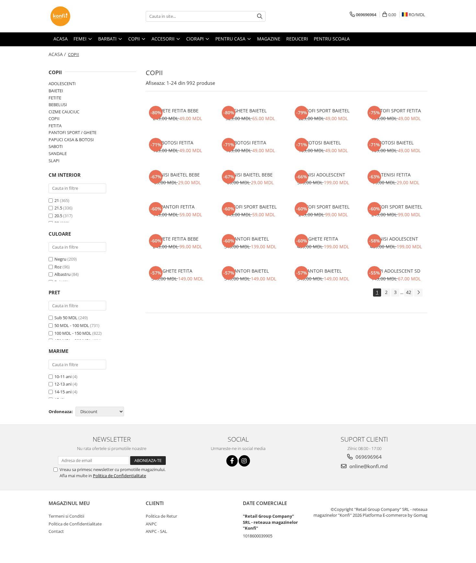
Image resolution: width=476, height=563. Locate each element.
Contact (56, 531)
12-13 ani (63, 384)
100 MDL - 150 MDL (72, 333)
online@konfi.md (368, 466)
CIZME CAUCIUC (64, 112)
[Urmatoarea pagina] (418, 292)
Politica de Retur (161, 516)
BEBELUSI (58, 104)
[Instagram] (244, 461)
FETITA (55, 126)
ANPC (151, 524)
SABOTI (56, 146)
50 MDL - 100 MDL (71, 325)
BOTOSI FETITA (177, 143)
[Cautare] (260, 16)
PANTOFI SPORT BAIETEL (323, 110)
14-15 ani (63, 392)
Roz (58, 267)
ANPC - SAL (156, 531)
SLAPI (54, 160)
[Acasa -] (81, 16)
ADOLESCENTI (62, 83)
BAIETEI (56, 91)
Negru (60, 259)
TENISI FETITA (396, 175)
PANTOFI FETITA (177, 207)
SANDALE (58, 153)
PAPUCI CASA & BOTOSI (71, 139)
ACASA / (58, 54)
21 (56, 200)
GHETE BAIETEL (250, 110)
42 (408, 292)
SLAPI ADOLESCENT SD (395, 271)
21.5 (58, 208)
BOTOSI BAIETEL (323, 143)
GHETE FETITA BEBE (177, 110)
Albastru (62, 274)
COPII (54, 118)
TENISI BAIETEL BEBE (177, 175)
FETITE (55, 98)
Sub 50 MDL (65, 318)
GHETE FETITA (323, 239)
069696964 (368, 457)
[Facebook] (232, 461)
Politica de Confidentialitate (119, 476)
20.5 (58, 216)
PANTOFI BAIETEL (250, 239)
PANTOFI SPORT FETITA (396, 110)
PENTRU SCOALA (332, 39)
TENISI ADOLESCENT (323, 175)
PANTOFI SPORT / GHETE (72, 132)
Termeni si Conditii (66, 516)
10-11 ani (63, 376)
